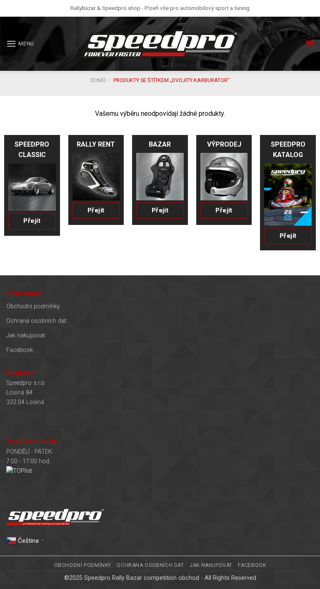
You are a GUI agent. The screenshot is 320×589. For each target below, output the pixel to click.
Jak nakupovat (25, 335)
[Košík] (309, 44)
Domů (97, 80)
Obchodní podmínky (33, 306)
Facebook (19, 350)
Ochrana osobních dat (36, 320)
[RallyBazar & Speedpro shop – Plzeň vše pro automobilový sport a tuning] (160, 44)
